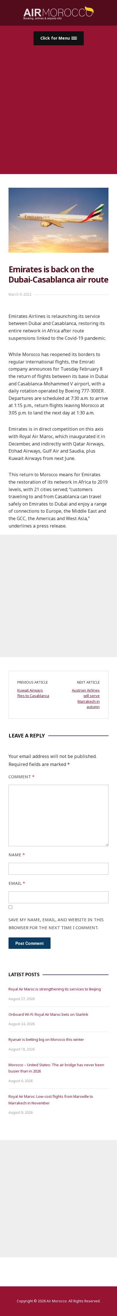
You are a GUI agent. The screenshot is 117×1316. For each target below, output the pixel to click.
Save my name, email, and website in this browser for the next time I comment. (56, 923)
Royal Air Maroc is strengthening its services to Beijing (55, 989)
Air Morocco (57, 1301)
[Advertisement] (58, 106)
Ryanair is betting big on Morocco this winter (46, 1039)
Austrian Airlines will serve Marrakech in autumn (86, 699)
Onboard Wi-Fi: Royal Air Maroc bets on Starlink (48, 1014)
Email (17, 883)
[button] (59, 38)
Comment (21, 776)
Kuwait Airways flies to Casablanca (33, 693)
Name (17, 854)
